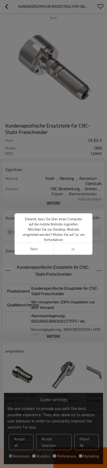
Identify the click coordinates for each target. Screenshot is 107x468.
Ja (73, 249)
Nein (34, 249)
